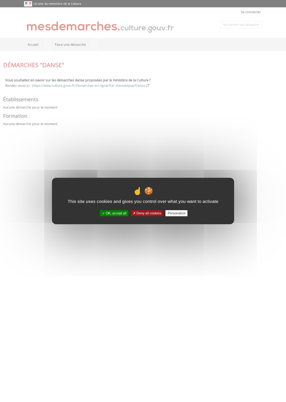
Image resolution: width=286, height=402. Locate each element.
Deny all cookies (148, 213)
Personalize (177, 213)
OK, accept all (115, 213)
